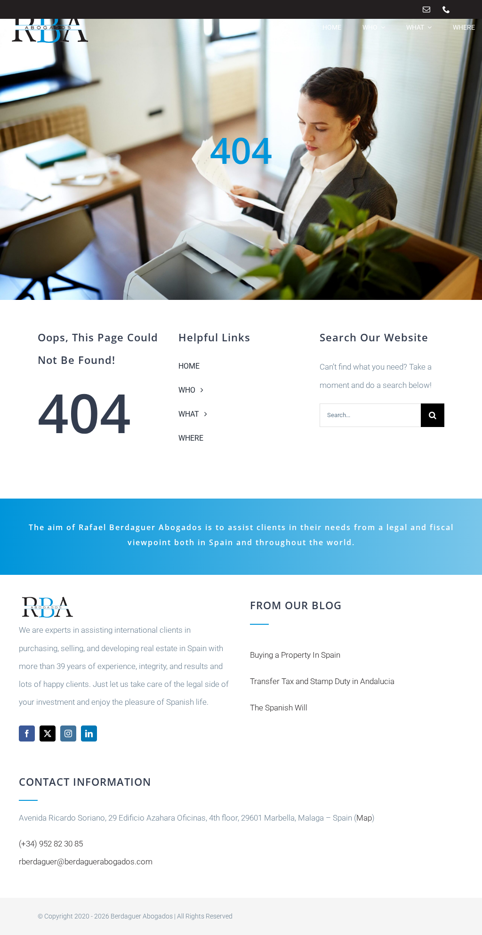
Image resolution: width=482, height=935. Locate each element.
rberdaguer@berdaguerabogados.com (86, 861)
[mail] (426, 9)
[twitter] (48, 733)
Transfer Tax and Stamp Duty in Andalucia (322, 681)
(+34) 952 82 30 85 (51, 843)
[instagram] (68, 733)
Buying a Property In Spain (295, 655)
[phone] (446, 9)
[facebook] (27, 733)
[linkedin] (89, 733)
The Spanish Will (278, 707)
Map (364, 817)
